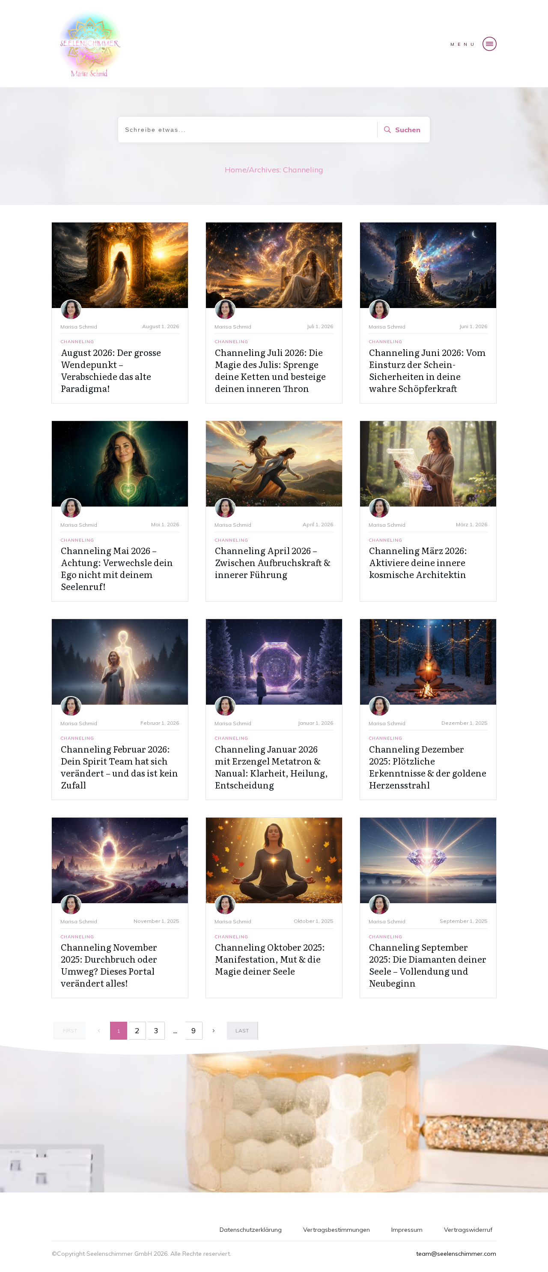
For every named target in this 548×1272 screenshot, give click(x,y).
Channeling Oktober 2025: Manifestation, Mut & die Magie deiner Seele (270, 958)
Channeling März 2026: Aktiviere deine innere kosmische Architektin (418, 562)
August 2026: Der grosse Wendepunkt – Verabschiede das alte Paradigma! (111, 370)
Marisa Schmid (78, 326)
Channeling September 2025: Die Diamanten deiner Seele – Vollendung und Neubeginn (427, 964)
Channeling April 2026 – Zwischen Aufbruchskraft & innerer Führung (273, 562)
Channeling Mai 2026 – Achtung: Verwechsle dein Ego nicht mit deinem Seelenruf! (117, 568)
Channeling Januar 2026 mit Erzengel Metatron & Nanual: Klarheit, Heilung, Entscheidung (271, 766)
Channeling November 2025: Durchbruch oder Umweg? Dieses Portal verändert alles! (109, 964)
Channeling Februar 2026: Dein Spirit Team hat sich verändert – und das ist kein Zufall (119, 766)
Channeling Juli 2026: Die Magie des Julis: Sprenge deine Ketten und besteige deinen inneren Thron (270, 370)
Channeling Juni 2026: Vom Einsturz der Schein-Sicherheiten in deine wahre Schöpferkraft (427, 370)
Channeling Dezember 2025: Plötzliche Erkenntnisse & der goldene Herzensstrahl (427, 766)
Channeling (77, 341)
